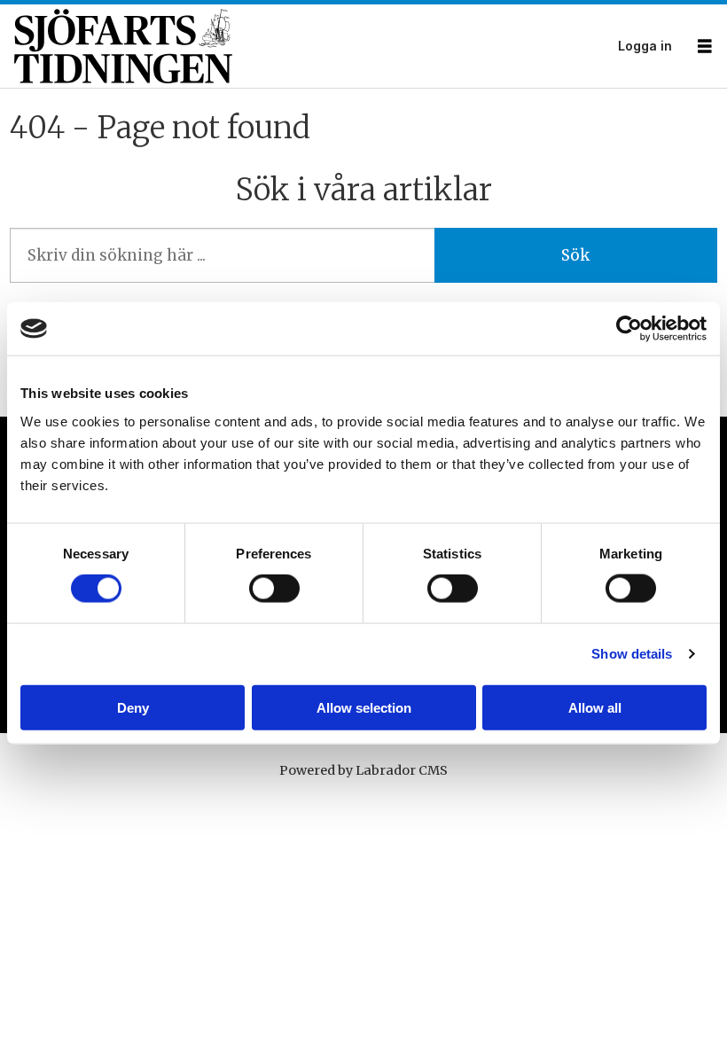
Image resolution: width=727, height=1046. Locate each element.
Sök (575, 255)
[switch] (274, 588)
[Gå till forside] (310, 46)
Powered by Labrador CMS (363, 770)
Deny (133, 706)
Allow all (594, 706)
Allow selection (364, 706)
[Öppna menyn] (704, 46)
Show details (631, 653)
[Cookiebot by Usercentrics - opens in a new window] (629, 329)
